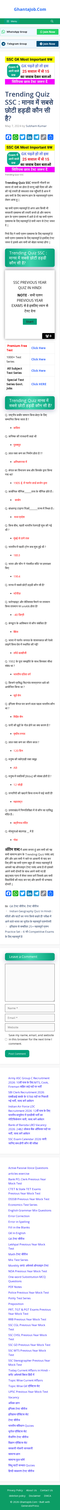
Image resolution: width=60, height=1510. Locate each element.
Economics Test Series (22, 1205)
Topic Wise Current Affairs (25, 1380)
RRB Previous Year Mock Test (27, 1319)
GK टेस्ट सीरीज (18, 906)
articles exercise (18, 1173)
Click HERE (39, 384)
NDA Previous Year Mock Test (27, 1271)
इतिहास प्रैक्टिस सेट (18, 1414)
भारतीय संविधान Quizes (21, 1426)
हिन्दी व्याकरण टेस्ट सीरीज (21, 1471)
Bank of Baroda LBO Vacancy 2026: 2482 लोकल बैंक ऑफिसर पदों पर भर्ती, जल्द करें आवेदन (29, 1129)
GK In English (17, 1233)
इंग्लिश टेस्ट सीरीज (17, 1409)
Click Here (38, 359)
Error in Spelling (19, 1222)
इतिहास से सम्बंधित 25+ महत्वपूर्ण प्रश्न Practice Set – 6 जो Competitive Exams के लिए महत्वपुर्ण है (29, 932)
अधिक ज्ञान (14, 1403)
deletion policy (17, 1495)
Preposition (16, 1304)
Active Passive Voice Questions (28, 1168)
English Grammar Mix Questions (29, 1210)
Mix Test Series (18, 1260)
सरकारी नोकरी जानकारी (20, 1448)
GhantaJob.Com (30, 9)
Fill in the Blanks (19, 1227)
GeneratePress (30, 1505)
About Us (31, 1490)
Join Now (49, 32)
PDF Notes (15, 1287)
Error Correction (19, 1216)
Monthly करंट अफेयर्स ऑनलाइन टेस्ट (28, 1265)
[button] (52, 21)
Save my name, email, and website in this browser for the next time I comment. (31, 1039)
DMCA (47, 1495)
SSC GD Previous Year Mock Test (29, 1345)
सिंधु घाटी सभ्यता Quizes (21, 1465)
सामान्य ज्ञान (14, 1454)
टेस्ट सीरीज (32, 906)
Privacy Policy (15, 1490)
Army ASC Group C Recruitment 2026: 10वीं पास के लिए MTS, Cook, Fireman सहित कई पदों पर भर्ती (29, 1082)
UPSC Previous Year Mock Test (28, 1392)
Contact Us (46, 1490)
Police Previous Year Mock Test (28, 1292)
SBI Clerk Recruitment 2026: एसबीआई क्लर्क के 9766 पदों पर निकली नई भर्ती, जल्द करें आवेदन (28, 1096)
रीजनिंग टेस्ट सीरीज (18, 1437)
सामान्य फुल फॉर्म (16, 1460)
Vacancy (13, 1397)
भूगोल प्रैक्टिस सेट (17, 1431)
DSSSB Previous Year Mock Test (28, 1199)
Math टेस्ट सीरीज (18, 1254)
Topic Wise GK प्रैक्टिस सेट (24, 1386)
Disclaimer (35, 1495)
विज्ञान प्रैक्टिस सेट (17, 1443)
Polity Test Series (19, 1298)
